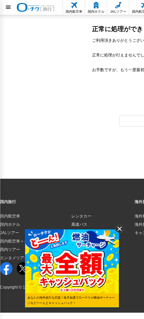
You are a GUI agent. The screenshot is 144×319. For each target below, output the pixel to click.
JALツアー (9, 232)
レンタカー (81, 216)
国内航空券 (10, 216)
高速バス (79, 224)
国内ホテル (10, 224)
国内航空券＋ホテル (18, 241)
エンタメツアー (14, 258)
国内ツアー (10, 249)
